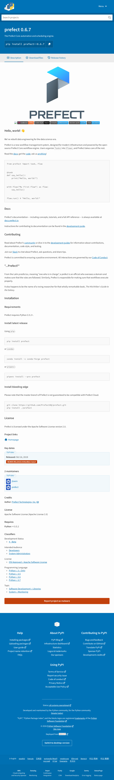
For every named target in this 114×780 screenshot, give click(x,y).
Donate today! (57, 713)
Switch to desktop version (57, 742)
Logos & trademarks (57, 651)
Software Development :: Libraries (25, 588)
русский (46, 761)
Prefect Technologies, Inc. (24, 502)
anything (42, 153)
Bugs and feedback (94, 640)
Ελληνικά (74, 758)
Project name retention (19, 651)
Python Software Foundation (59, 726)
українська (64, 758)
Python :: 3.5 (15, 574)
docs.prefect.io (11, 220)
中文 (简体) (93, 758)
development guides (60, 242)
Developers (14, 550)
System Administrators (19, 553)
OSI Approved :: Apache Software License (28, 562)
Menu (101, 6)
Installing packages (19, 640)
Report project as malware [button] (57, 601)
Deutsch (84, 758)
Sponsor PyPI (94, 651)
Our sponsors (57, 655)
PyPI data (10, 452)
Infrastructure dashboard (55, 643)
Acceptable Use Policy (55, 686)
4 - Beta (12, 541)
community (29, 242)
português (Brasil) (50, 758)
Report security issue (57, 675)
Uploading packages (18, 643)
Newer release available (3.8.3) (21, 462)
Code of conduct (55, 679)
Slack (15, 252)
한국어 (72, 761)
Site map (57, 729)
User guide (19, 647)
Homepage (13, 439)
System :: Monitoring (18, 592)
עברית (55, 761)
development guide (75, 226)
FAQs (20, 655)
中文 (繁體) (104, 758)
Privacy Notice (56, 683)
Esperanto (63, 761)
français (30, 758)
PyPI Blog (55, 640)
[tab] (13, 58)
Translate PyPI (93, 647)
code (28, 153)
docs (15, 153)
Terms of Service (56, 671)
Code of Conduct (99, 257)
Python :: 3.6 (15, 577)
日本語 (38, 758)
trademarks (80, 718)
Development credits (93, 655)
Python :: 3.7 (15, 580)
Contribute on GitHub (93, 643)
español (22, 758)
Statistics (57, 647)
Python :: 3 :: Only (17, 570)
